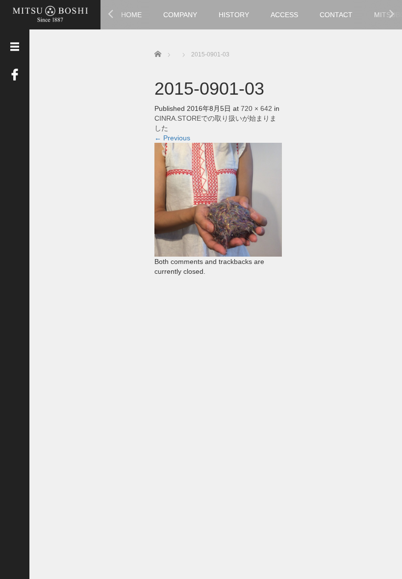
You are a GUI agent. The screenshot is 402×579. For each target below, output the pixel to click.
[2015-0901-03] (218, 199)
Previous (172, 138)
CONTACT (336, 15)
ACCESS (284, 15)
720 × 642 (256, 108)
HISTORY (234, 15)
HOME (131, 15)
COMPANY (180, 15)
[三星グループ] (50, 13)
